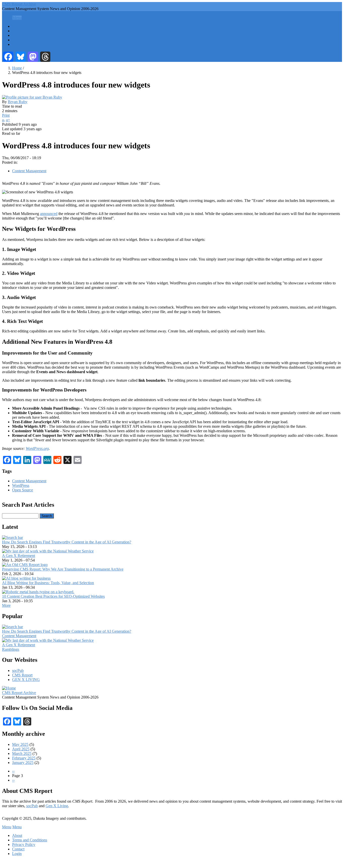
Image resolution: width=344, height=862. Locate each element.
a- (3, 120)
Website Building (26, 35)
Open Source (22, 490)
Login (17, 853)
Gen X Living (57, 806)
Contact (18, 849)
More (6, 605)
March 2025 (21, 753)
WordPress (20, 485)
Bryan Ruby (17, 102)
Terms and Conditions (29, 840)
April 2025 (20, 749)
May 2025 (20, 744)
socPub (18, 670)
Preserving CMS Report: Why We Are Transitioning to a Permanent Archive (62, 569)
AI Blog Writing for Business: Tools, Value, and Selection (48, 583)
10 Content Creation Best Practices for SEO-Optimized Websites (53, 596)
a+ (8, 120)
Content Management (29, 31)
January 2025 (22, 762)
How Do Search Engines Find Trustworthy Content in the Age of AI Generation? (66, 542)
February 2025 (24, 758)
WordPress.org (37, 448)
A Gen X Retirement (18, 555)
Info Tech (19, 44)
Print (6, 115)
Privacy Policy (23, 844)
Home (17, 26)
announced (48, 213)
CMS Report (22, 675)
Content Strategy (25, 40)
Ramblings (10, 649)
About (17, 835)
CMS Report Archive (19, 4)
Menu (6, 18)
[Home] (9, 688)
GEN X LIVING (26, 679)
